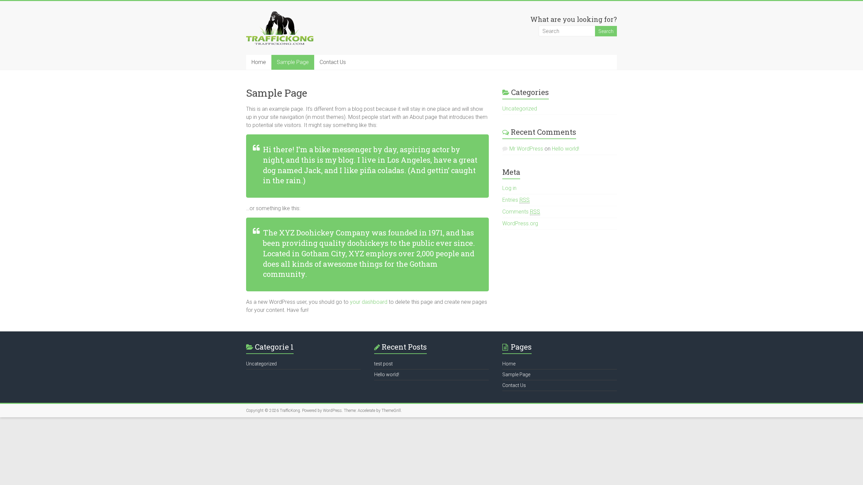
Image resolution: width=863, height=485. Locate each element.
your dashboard (368, 302)
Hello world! (565, 149)
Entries (516, 200)
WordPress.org (520, 223)
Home (258, 62)
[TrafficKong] (280, 14)
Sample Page (293, 62)
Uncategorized (519, 108)
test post (383, 363)
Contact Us (333, 62)
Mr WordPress (526, 149)
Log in (509, 188)
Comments (521, 211)
